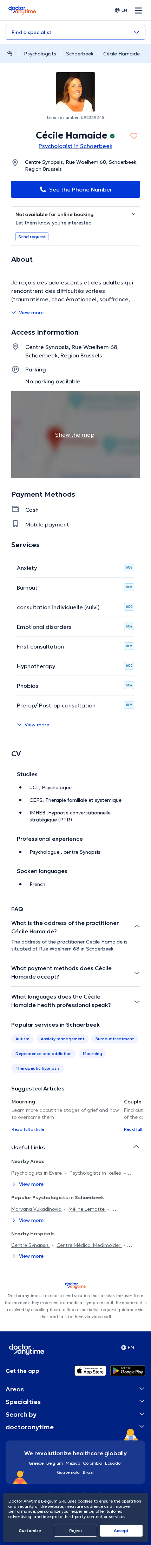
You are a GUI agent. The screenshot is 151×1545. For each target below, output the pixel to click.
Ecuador (113, 1463)
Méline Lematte (87, 1209)
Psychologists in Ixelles (96, 1173)
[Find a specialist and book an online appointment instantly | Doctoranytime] (10, 53)
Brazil (88, 1472)
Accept (121, 1530)
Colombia (92, 1463)
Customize (30, 1530)
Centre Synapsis (30, 1245)
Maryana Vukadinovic (36, 1209)
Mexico (73, 1463)
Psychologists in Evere (37, 1173)
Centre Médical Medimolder (89, 1245)
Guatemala (68, 1472)
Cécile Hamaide (121, 54)
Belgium (54, 1463)
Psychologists (40, 54)
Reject (75, 1530)
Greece (36, 1463)
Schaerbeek (79, 54)
